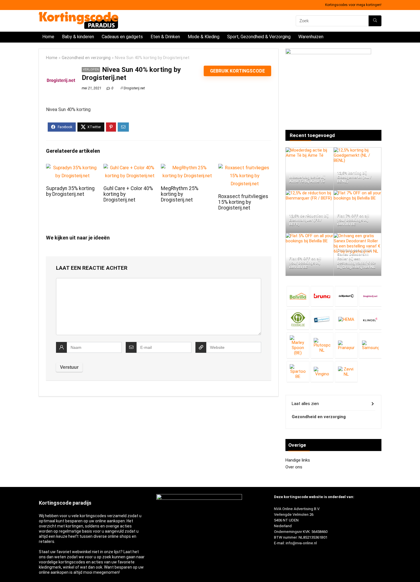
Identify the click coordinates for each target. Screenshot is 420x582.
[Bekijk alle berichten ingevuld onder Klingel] (370, 319)
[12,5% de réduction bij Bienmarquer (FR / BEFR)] (309, 193)
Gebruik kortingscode (237, 71)
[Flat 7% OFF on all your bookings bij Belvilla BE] (357, 193)
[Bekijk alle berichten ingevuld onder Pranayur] (346, 345)
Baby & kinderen (78, 36)
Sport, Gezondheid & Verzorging (259, 36)
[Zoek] (375, 20)
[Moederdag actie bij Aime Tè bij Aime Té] (309, 150)
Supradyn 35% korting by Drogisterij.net (70, 191)
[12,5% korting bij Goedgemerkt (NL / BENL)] (357, 150)
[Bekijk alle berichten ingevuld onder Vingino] (322, 371)
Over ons (293, 467)
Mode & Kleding (203, 36)
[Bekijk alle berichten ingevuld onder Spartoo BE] (298, 371)
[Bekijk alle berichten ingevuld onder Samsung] (370, 345)
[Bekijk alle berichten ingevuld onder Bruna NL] (322, 296)
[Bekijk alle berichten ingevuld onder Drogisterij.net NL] (370, 296)
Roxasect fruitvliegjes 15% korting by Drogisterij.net (243, 202)
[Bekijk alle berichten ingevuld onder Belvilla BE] (298, 296)
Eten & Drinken (165, 36)
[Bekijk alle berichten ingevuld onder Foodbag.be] (298, 319)
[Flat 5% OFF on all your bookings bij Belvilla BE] (309, 235)
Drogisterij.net (134, 88)
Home (48, 36)
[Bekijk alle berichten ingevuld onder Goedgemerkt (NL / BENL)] (322, 319)
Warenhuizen (310, 36)
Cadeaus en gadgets (122, 36)
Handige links (297, 460)
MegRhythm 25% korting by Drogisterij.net (179, 194)
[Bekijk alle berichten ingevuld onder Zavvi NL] (346, 371)
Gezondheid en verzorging (86, 57)
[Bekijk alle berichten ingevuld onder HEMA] (346, 319)
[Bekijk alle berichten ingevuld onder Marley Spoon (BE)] (298, 345)
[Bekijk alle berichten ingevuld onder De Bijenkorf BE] (346, 296)
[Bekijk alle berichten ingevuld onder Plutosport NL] (322, 345)
